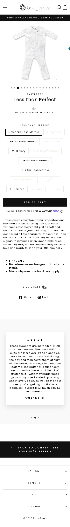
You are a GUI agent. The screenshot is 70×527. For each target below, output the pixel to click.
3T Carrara (17, 189)
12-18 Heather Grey (46, 151)
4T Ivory (37, 189)
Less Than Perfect (35, 125)
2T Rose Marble (23, 179)
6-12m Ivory (52, 141)
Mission (34, 506)
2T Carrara (49, 179)
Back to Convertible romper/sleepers (37, 449)
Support (34, 483)
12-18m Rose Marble (35, 160)
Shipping (20, 112)
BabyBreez (35, 94)
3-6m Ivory (53, 132)
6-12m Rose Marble (23, 141)
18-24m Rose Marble (35, 170)
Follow (34, 471)
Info (34, 494)
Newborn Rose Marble (24, 132)
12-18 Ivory (18, 151)
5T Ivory (55, 189)
